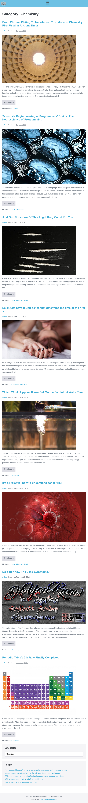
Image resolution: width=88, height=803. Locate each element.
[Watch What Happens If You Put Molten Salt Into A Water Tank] (39, 425)
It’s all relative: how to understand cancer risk (32, 482)
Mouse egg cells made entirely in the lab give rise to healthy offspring (32, 773)
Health (26, 300)
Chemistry (15, 109)
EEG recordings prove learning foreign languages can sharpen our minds (34, 776)
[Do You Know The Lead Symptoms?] (44, 602)
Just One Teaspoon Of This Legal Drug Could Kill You (37, 217)
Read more (9, 101)
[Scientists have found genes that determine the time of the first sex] (36, 339)
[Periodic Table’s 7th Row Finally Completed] (39, 690)
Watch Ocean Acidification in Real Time (21, 782)
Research (23, 384)
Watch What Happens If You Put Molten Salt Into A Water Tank (42, 392)
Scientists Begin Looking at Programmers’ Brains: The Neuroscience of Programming (38, 118)
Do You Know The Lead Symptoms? (26, 571)
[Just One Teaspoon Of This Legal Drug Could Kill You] (39, 250)
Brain (13, 209)
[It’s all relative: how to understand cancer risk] (44, 517)
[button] (47, 3)
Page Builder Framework (49, 799)
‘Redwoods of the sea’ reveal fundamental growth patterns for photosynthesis (36, 770)
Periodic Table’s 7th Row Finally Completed (30, 657)
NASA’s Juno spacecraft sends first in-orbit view (24, 779)
